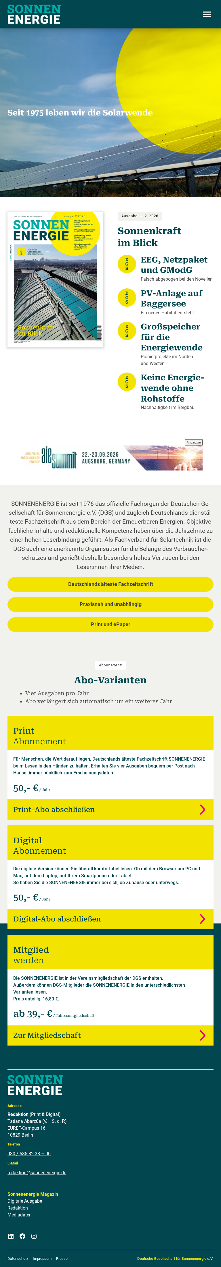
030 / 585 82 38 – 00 (29, 1153)
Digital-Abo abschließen (57, 919)
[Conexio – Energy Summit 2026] (110, 458)
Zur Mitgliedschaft (47, 1035)
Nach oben (199, 1255)
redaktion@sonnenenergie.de (36, 1172)
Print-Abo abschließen (54, 809)
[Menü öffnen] (207, 14)
